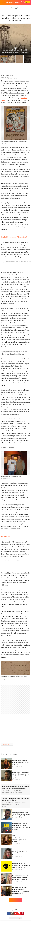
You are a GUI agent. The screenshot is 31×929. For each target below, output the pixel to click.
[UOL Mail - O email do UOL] (21, 2)
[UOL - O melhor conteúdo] (5, 2)
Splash (15, 8)
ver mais (14, 900)
